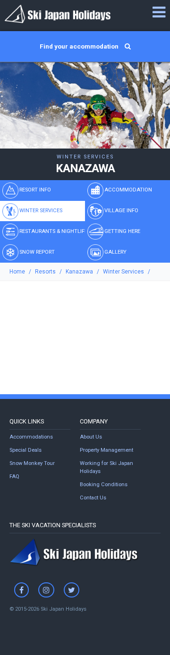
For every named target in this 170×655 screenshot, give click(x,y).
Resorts (45, 271)
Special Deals (25, 450)
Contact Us (93, 498)
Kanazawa (79, 271)
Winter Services (123, 271)
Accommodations (31, 437)
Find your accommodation (80, 46)
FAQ (14, 476)
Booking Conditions (104, 484)
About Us (91, 437)
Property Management (106, 450)
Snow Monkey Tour (32, 463)
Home (17, 271)
